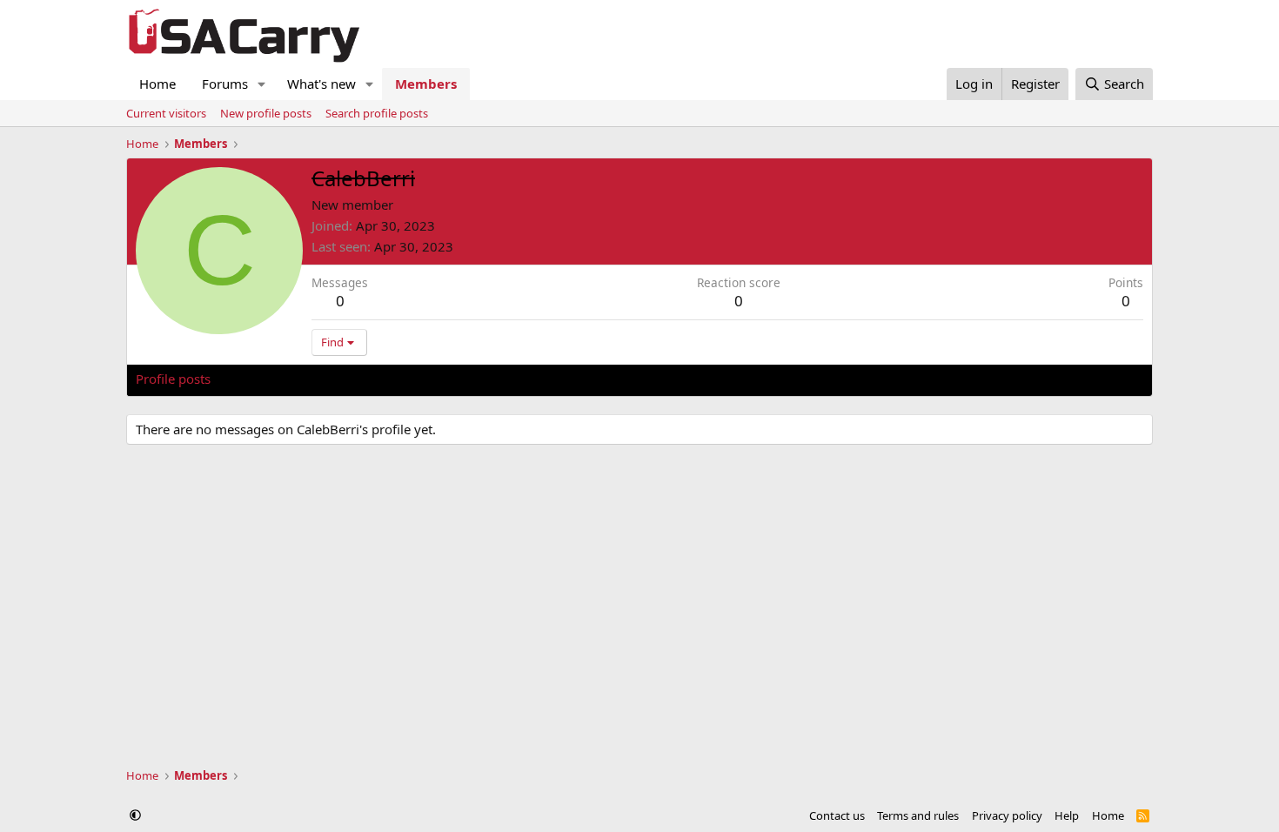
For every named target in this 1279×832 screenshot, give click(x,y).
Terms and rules (918, 815)
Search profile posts (376, 113)
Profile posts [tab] (173, 378)
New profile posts (265, 113)
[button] (262, 84)
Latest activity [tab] (269, 378)
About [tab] (414, 378)
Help (1067, 815)
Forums (225, 83)
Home (157, 83)
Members (426, 83)
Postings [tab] (352, 378)
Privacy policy (1007, 815)
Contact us (837, 815)
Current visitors (166, 113)
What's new (321, 83)
